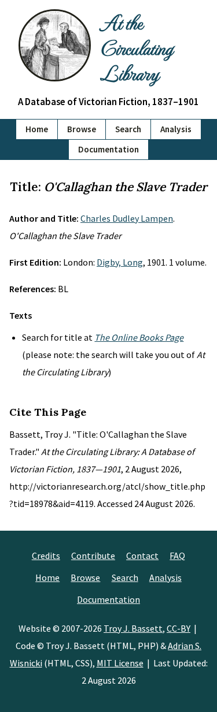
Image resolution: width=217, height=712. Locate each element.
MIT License (120, 663)
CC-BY (178, 628)
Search (128, 129)
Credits (46, 555)
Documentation (108, 149)
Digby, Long (120, 262)
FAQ (177, 555)
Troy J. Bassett (133, 628)
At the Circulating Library (136, 47)
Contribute (93, 555)
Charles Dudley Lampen (126, 218)
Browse (81, 129)
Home (36, 129)
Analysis (176, 129)
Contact (142, 555)
